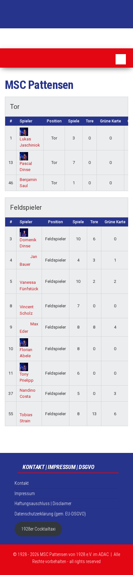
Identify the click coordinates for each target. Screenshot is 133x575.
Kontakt (22, 483)
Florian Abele (26, 352)
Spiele (73, 121)
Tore (90, 121)
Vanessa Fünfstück (29, 285)
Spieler (26, 121)
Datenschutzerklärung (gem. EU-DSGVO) (50, 513)
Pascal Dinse (26, 166)
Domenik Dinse (28, 242)
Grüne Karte (110, 121)
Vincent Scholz (27, 310)
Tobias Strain (26, 417)
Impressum (25, 493)
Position (54, 121)
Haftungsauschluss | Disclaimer (43, 503)
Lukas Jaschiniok (30, 142)
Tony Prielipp (27, 377)
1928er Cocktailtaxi (38, 529)
